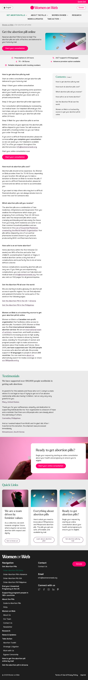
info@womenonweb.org (27, 147)
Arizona (32, 301)
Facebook (44, 589)
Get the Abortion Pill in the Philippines (18, 305)
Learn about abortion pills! (44, 540)
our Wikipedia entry (10, 360)
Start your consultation (15, 48)
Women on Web (7, 25)
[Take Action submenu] (59, 18)
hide (69, 77)
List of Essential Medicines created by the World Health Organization (20, 229)
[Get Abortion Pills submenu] (26, 15)
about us (30, 355)
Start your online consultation (50, 466)
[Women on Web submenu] (67, 15)
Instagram (49, 589)
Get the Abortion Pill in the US (14, 301)
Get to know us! (12, 541)
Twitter (39, 589)
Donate (81, 8)
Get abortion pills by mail (72, 540)
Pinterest (58, 589)
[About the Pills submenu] (47, 15)
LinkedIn (53, 589)
